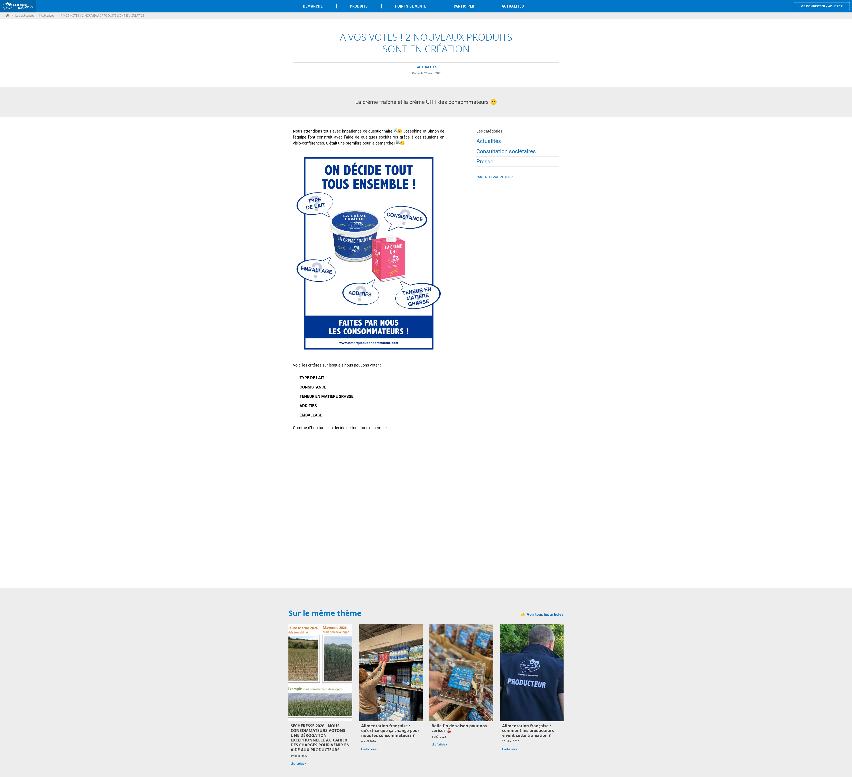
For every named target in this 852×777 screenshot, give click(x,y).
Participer (464, 6)
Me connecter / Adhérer (822, 6)
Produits (359, 6)
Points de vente (410, 6)
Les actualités (24, 15)
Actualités (513, 6)
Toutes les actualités (493, 176)
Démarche (313, 6)
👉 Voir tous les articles (542, 614)
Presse (484, 161)
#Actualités (46, 15)
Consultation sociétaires (506, 151)
